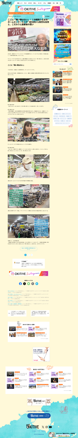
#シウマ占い (56, 116)
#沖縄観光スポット (58, 113)
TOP (9, 294)
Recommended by (43, 338)
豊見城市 (19, 303)
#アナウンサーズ (63, 118)
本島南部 (15, 303)
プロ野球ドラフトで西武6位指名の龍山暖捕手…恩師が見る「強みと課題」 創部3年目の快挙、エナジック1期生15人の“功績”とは (39, 313)
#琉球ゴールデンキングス (66, 113)
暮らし (12, 294)
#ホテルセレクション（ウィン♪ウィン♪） (62, 123)
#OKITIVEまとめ (62, 116)
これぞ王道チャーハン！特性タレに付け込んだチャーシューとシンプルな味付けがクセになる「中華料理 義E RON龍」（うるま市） (18, 313)
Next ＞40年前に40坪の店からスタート (28, 249)
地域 (11, 297)
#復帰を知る (69, 118)
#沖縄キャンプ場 (56, 118)
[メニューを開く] (74, 3)
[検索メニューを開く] (70, 3)
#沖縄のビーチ (68, 116)
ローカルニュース (17, 294)
